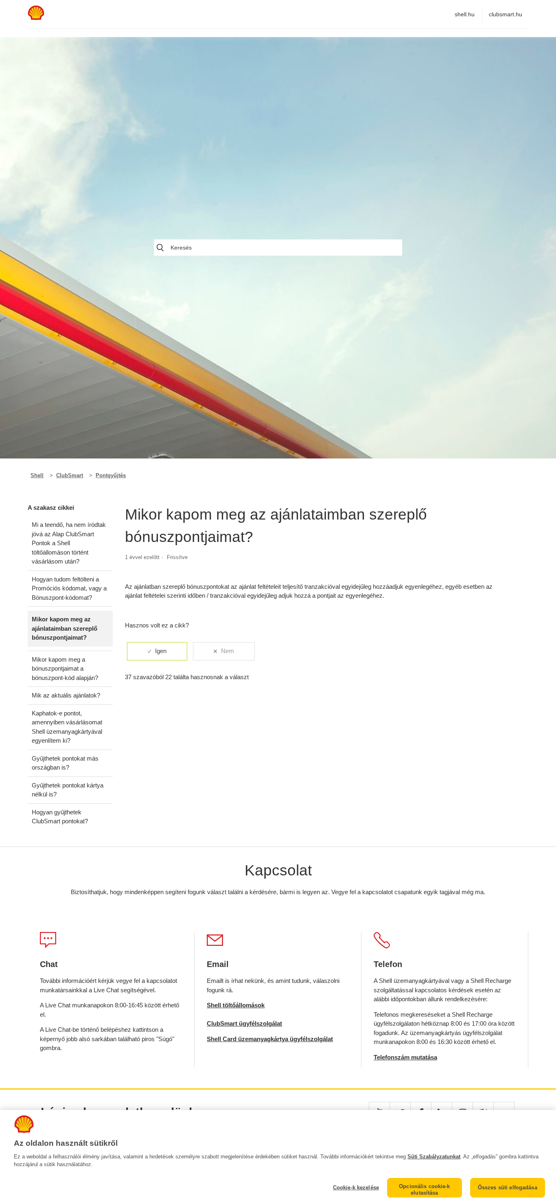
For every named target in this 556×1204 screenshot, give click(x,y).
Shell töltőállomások (236, 1005)
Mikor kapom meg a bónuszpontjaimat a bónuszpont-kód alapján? (65, 668)
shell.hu (465, 14)
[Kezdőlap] (36, 18)
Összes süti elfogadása (507, 1187)
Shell (37, 475)
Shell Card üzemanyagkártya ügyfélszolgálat (270, 1038)
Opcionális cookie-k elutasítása (424, 1189)
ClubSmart (69, 475)
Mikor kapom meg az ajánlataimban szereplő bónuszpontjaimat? (64, 628)
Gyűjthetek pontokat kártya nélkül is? (67, 790)
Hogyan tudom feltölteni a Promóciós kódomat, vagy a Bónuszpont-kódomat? (69, 588)
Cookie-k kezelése (356, 1187)
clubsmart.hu (505, 14)
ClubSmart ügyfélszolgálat (244, 1023)
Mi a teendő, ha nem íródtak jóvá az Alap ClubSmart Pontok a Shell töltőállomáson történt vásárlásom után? (69, 543)
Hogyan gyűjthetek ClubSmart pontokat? (60, 817)
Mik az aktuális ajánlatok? (66, 695)
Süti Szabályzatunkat (433, 1157)
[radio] (157, 651)
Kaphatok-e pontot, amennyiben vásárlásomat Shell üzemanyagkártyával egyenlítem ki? (67, 727)
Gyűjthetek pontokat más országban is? (65, 763)
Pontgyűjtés (111, 475)
